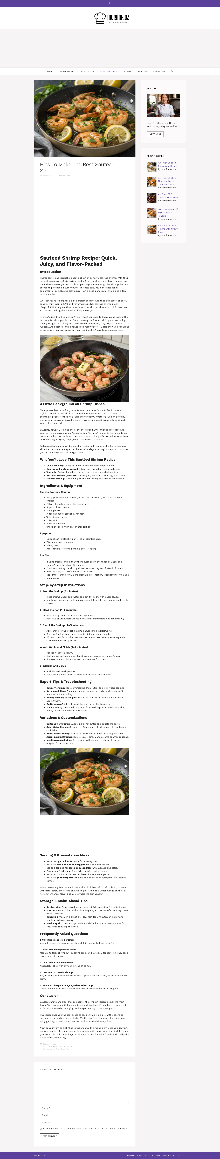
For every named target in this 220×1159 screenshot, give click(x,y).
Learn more (155, 134)
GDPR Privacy (155, 1155)
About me (142, 71)
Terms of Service (169, 1155)
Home (49, 71)
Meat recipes (87, 71)
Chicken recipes (66, 71)
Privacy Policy (142, 1155)
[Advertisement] (110, 48)
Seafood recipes (108, 71)
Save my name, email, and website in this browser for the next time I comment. (85, 1128)
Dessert (127, 71)
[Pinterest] (109, 3)
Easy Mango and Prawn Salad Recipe (57, 1049)
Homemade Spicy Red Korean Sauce (57, 1046)
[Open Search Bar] (172, 71)
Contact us (159, 71)
